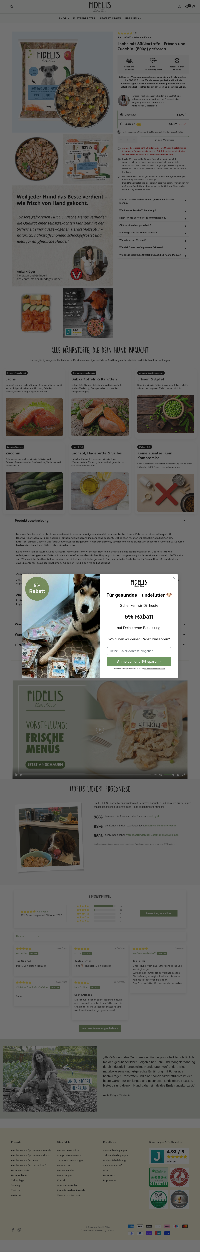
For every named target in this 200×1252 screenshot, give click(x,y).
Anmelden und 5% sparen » (139, 661)
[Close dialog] (174, 578)
